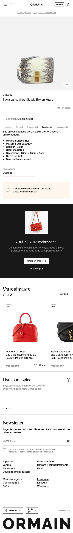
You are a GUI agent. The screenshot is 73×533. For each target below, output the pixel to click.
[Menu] (6, 4)
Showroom (9, 468)
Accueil (20, 13)
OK (68, 441)
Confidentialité (11, 482)
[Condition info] (66, 119)
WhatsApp (43, 486)
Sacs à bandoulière (47, 13)
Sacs (35, 13)
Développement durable (16, 471)
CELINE (28, 13)
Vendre (59, 4)
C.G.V (6, 486)
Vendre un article (35, 260)
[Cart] (68, 4)
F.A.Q (40, 468)
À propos (8, 461)
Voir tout (64, 294)
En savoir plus (36, 268)
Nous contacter (46, 461)
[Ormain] (36, 5)
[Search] (11, 4)
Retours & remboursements (52, 464)
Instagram (43, 479)
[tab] (3, 408)
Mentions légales (12, 479)
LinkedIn (42, 482)
